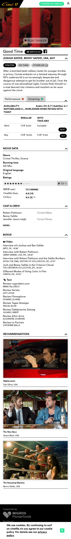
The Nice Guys (10, 431)
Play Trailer (36, 40)
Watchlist (33, 51)
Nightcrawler (9, 380)
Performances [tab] (13, 98)
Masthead (8, 521)
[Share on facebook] (45, 51)
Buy (63, 135)
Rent (62, 129)
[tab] (9, 65)
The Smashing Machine (14, 482)
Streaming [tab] (34, 98)
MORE (6, 225)
